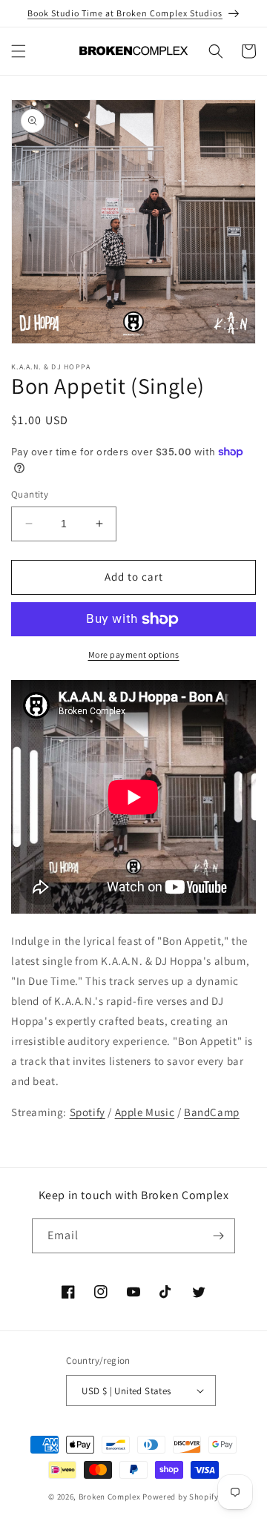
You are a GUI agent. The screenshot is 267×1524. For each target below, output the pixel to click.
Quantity (29, 494)
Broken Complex (110, 1496)
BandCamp (212, 1112)
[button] (18, 51)
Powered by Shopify (180, 1496)
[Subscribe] (218, 1235)
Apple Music (145, 1112)
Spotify (87, 1112)
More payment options (133, 654)
